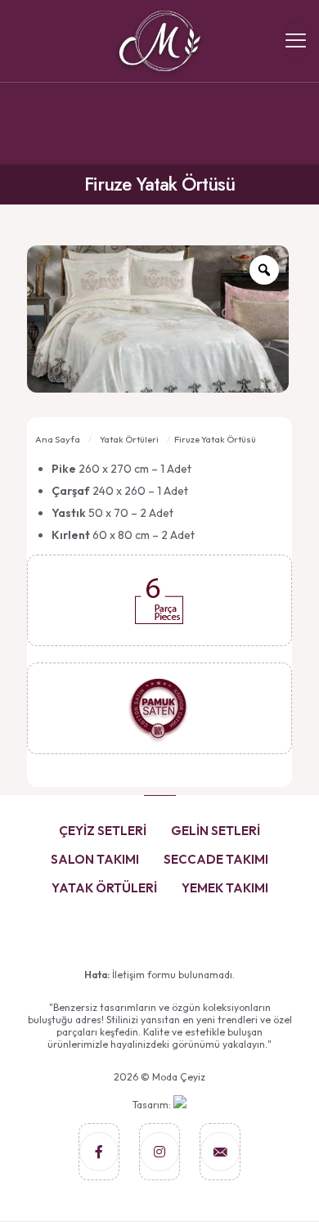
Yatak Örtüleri (129, 439)
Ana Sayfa (57, 439)
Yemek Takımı (225, 888)
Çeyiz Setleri (102, 830)
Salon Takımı (95, 859)
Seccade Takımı (216, 859)
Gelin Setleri (215, 830)
